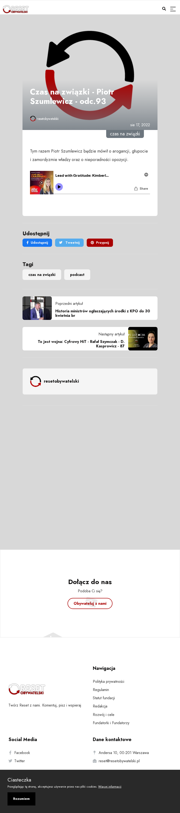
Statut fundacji (104, 698)
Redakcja (100, 706)
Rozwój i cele (103, 714)
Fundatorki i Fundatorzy (111, 723)
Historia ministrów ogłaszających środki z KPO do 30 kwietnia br (102, 313)
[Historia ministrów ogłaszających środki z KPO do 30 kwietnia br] (38, 308)
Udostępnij (39, 242)
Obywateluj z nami (90, 603)
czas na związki (41, 274)
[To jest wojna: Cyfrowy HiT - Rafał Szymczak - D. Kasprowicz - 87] (141, 338)
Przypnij (102, 242)
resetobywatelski (48, 118)
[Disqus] (90, 471)
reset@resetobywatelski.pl (119, 761)
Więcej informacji (109, 786)
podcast (77, 274)
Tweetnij (72, 242)
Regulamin (101, 689)
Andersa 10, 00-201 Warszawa (124, 752)
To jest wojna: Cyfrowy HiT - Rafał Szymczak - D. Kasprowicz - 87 (81, 344)
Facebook (22, 752)
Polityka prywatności (108, 681)
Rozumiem (21, 798)
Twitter (19, 761)
